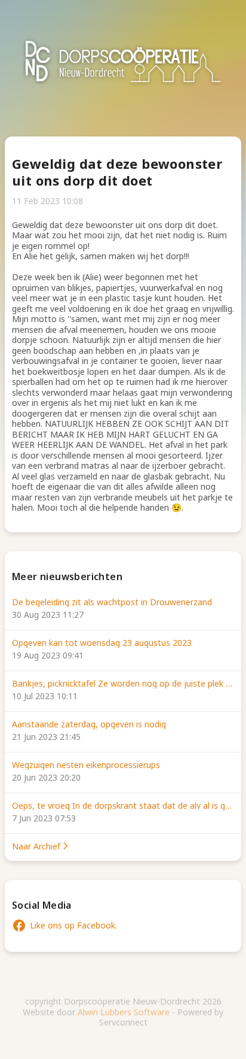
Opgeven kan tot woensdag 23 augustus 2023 (102, 643)
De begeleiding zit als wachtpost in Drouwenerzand (112, 602)
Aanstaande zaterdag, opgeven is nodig (89, 724)
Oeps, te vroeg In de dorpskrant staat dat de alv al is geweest (123, 805)
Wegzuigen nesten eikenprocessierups (86, 765)
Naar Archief (36, 846)
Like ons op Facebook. (64, 925)
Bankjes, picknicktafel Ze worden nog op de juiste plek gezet (123, 683)
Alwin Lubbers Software (124, 1012)
